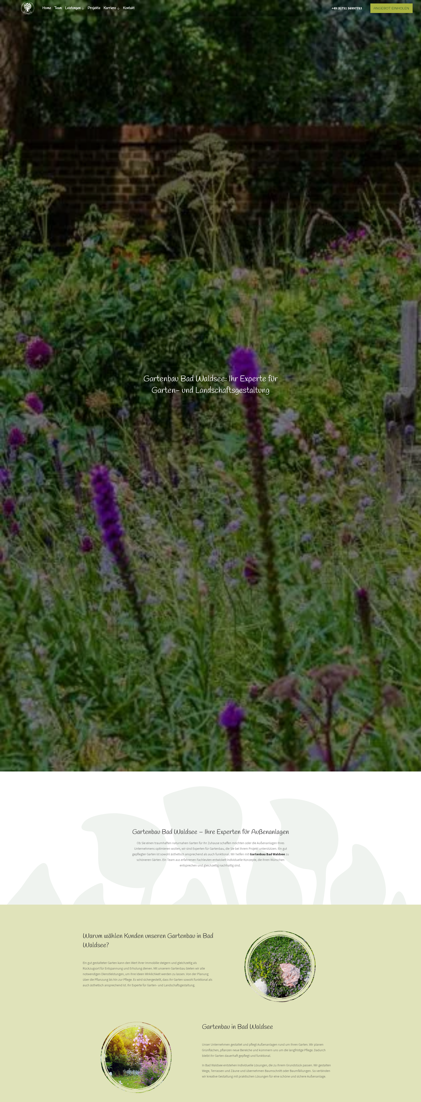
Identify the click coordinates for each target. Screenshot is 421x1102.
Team (58, 8)
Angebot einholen (391, 8)
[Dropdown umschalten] (82, 8)
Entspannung (114, 968)
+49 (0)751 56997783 (347, 8)
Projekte (94, 8)
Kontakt (129, 8)
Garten (193, 843)
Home (46, 8)
